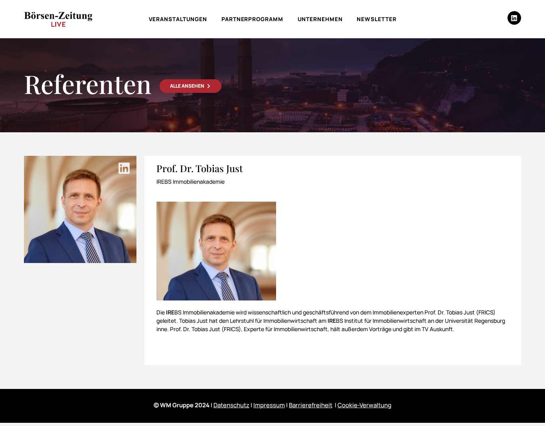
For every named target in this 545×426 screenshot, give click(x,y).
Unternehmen (320, 19)
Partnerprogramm (252, 19)
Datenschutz (231, 405)
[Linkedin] (514, 18)
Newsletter (376, 19)
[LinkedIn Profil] (124, 168)
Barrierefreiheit (310, 405)
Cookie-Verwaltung (364, 405)
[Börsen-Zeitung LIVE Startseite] (58, 19)
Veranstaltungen (178, 19)
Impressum (269, 405)
